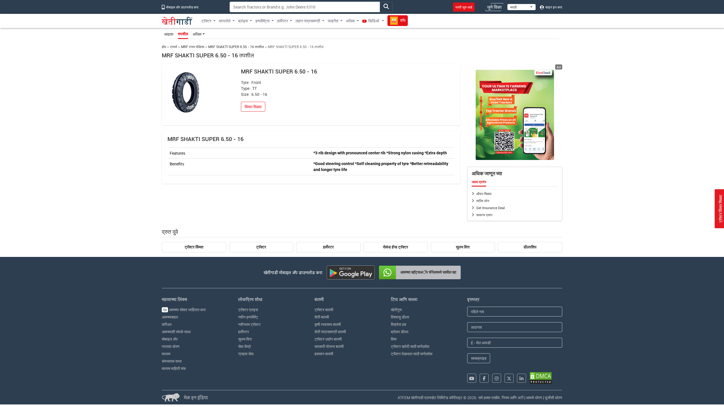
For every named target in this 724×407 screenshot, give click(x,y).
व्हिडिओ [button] (373, 20)
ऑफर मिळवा (484, 193)
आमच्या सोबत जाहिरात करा (184, 309)
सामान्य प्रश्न (484, 215)
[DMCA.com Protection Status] (540, 378)
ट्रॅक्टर (261, 247)
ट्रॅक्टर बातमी (323, 309)
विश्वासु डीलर (400, 317)
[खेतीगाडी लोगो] (177, 21)
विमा (394, 339)
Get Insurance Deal (490, 207)
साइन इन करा (553, 7)
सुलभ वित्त (462, 247)
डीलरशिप (529, 247)
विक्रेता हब (398, 324)
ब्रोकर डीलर (399, 331)
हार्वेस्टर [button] (282, 20)
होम (164, 47)
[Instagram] (496, 378)
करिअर (167, 324)
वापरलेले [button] (224, 20)
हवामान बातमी (323, 353)
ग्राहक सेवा (246, 353)
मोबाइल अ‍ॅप (170, 339)
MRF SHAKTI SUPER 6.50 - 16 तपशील (236, 47)
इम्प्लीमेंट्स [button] (262, 20)
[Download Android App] (351, 272)
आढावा (168, 34)
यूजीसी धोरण (553, 397)
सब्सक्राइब (478, 358)
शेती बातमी (321, 317)
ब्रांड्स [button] (243, 20)
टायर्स (173, 47)
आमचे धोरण (534, 397)
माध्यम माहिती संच (174, 368)
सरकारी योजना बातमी (329, 346)
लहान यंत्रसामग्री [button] (308, 20)
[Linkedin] (521, 378)
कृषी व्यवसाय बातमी (327, 324)
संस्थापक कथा (172, 361)
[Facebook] (484, 378)
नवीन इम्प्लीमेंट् (248, 317)
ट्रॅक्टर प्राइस (248, 309)
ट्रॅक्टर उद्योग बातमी (328, 339)
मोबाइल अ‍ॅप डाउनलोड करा (182, 7)
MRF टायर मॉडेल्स (192, 47)
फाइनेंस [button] (333, 20)
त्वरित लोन (482, 200)
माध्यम (166, 353)
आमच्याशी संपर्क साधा (176, 331)
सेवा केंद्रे (244, 346)
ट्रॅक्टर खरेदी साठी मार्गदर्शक (410, 346)
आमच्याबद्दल (170, 317)
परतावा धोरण (171, 346)
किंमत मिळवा (253, 106)
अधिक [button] (350, 20)
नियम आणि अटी (512, 397)
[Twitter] (509, 378)
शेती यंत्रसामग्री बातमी (330, 331)
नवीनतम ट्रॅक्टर (249, 324)
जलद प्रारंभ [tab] (479, 182)
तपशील (183, 34)
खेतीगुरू (396, 309)
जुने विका (494, 7)
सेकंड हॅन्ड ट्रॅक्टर (395, 247)
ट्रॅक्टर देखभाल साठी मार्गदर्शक (411, 353)
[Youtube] (471, 378)
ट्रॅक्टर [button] (206, 20)
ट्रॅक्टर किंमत (194, 247)
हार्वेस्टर (328, 247)
